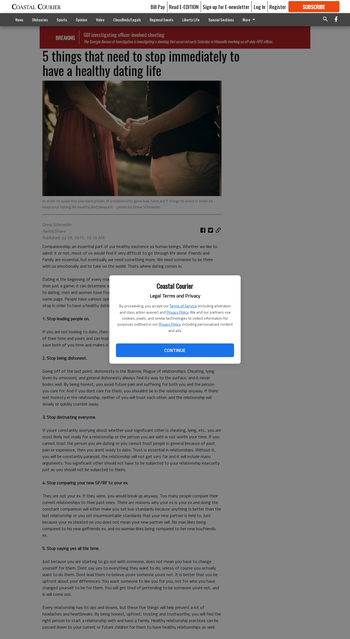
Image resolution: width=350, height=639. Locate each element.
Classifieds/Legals (127, 19)
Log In (259, 6)
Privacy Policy (177, 312)
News (19, 19)
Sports (62, 19)
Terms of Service (183, 306)
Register (277, 6)
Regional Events (161, 19)
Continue (174, 350)
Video (100, 19)
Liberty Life (191, 19)
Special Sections (221, 19)
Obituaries (40, 19)
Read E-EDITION (184, 6)
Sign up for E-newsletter (226, 6)
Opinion (81, 19)
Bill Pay (158, 6)
